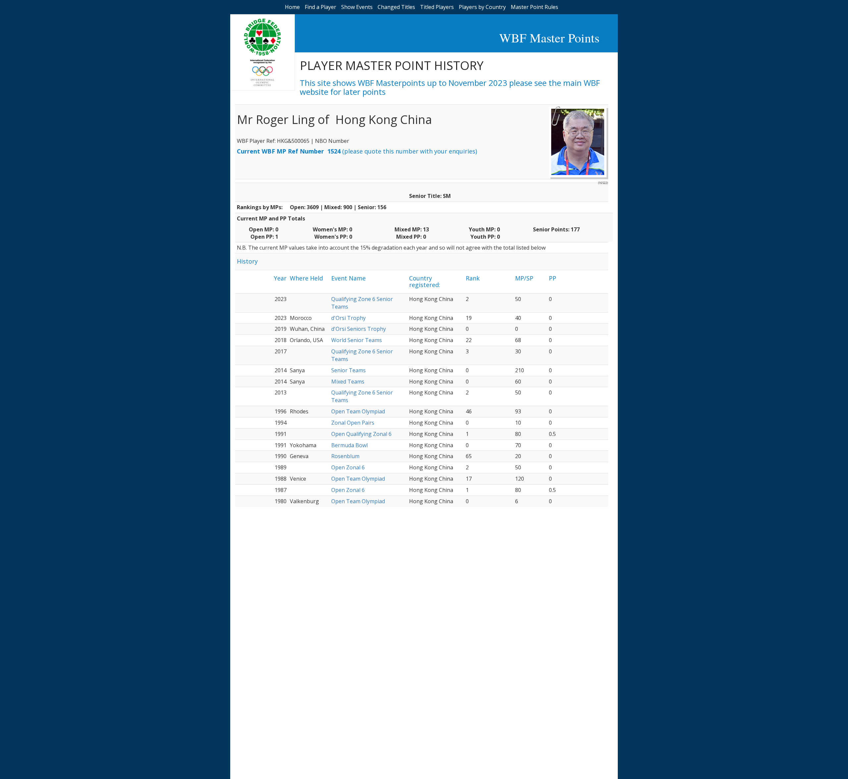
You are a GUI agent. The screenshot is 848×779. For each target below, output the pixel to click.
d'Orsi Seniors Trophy (358, 328)
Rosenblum (345, 456)
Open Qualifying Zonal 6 (361, 434)
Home (292, 7)
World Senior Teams (356, 340)
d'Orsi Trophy (348, 318)
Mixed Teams (347, 381)
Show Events (357, 7)
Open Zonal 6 (348, 467)
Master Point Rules (534, 7)
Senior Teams (348, 370)
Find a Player (320, 7)
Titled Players (437, 7)
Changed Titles (396, 7)
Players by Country (482, 7)
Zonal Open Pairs (352, 422)
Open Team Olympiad (358, 411)
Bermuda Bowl (349, 445)
